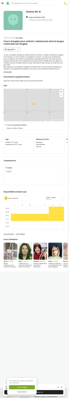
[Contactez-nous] (65, 3)
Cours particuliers (9, 234)
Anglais (9, 167)
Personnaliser (22, 392)
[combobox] (33, 3)
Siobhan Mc (32, 12)
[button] (61, 387)
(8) (12, 261)
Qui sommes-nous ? (25, 397)
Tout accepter (22, 387)
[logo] (7, 3)
